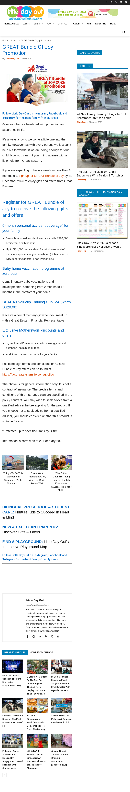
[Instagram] (112, 2)
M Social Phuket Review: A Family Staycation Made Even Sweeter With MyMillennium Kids (60, 683)
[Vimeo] (121, 2)
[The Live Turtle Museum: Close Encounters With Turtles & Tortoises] (102, 149)
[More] (60, 579)
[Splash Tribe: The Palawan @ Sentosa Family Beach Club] (61, 705)
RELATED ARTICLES (15, 652)
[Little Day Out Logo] (25, 13)
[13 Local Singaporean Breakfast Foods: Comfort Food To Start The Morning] (37, 705)
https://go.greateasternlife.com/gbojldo (28, 374)
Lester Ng (81, 179)
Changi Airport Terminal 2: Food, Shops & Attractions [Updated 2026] (59, 758)
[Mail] (41, 637)
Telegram (8, 117)
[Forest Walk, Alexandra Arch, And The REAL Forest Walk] (37, 462)
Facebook (55, 113)
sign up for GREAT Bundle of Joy (41, 175)
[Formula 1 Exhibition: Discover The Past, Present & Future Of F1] (12, 705)
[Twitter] (116, 2)
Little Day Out (12, 58)
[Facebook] (107, 2)
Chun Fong (81, 122)
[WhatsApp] (29, 579)
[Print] (44, 579)
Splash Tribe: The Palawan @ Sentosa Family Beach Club (61, 719)
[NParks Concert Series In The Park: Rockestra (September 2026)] (12, 666)
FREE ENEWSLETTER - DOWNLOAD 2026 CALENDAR (100, 193)
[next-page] (10, 775)
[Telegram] (52, 579)
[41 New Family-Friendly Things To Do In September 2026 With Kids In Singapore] (102, 91)
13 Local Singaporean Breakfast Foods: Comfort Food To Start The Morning (36, 722)
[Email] (37, 579)
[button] (124, 32)
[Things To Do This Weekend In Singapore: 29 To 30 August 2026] (13, 462)
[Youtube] (126, 2)
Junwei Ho (81, 251)
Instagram (40, 113)
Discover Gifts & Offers (21, 532)
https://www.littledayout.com (37, 605)
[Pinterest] (21, 579)
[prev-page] (4, 775)
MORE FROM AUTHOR (41, 652)
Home (5, 40)
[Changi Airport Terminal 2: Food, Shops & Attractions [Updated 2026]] (61, 741)
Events (14, 40)
